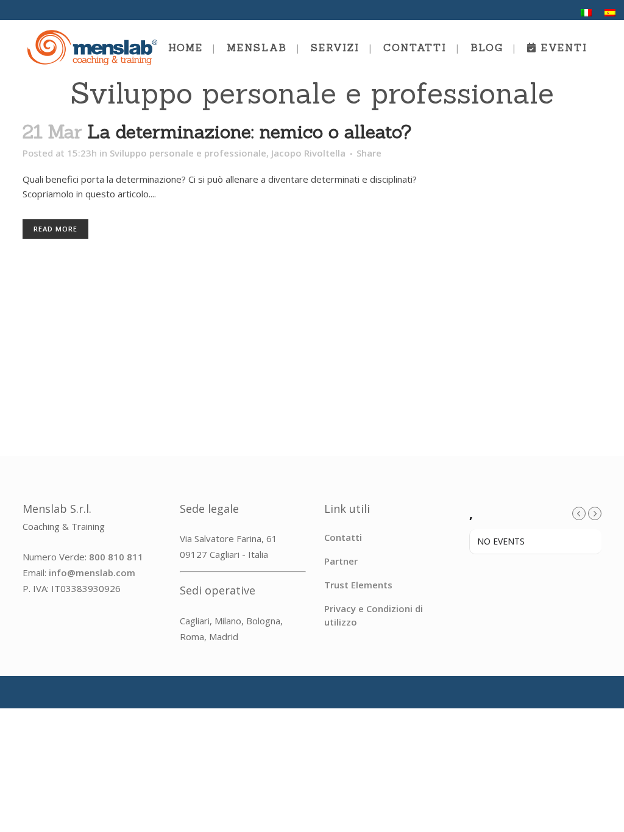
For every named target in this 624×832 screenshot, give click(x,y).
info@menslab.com (92, 572)
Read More (55, 228)
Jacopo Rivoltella (308, 153)
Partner (341, 561)
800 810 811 (116, 557)
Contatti (343, 537)
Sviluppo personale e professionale (188, 153)
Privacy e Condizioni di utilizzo (373, 615)
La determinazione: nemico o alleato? (249, 131)
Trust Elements (358, 585)
